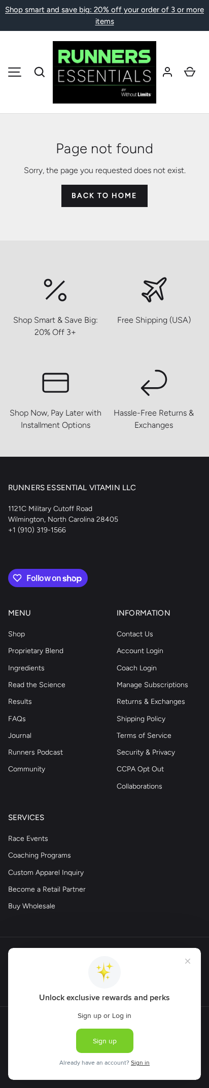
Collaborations (139, 786)
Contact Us (135, 634)
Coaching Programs (39, 855)
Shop (16, 634)
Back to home (104, 195)
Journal (19, 735)
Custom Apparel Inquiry (46, 872)
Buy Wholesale (31, 906)
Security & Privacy (146, 752)
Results (20, 701)
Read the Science (36, 685)
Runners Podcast (35, 752)
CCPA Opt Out (140, 769)
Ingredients (26, 668)
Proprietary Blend (35, 651)
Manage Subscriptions (152, 685)
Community (26, 769)
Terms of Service (144, 735)
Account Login (140, 651)
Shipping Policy (141, 719)
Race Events (28, 838)
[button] (39, 72)
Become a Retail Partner (47, 889)
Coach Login (137, 668)
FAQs (17, 719)
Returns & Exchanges (151, 701)
